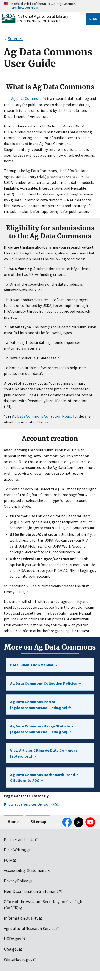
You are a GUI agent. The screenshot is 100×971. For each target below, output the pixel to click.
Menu (93, 19)
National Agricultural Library (42, 16)
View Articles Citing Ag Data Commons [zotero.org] (44, 753)
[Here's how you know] (50, 6)
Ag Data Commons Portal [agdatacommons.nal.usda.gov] (39, 704)
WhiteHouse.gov (18, 959)
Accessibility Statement (25, 870)
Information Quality (21, 918)
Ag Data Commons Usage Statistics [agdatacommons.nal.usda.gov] (41, 729)
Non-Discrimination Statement (31, 891)
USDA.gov (12, 938)
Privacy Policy (16, 881)
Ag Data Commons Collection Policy (42, 416)
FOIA (8, 860)
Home (13, 821)
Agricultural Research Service (30, 928)
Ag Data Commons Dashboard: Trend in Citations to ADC (44, 777)
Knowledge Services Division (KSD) (32, 804)
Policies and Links (19, 839)
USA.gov (11, 949)
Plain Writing (15, 850)
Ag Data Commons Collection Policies (44, 683)
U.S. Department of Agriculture (41, 21)
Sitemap (38, 821)
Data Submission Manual (32, 664)
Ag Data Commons (26, 98)
